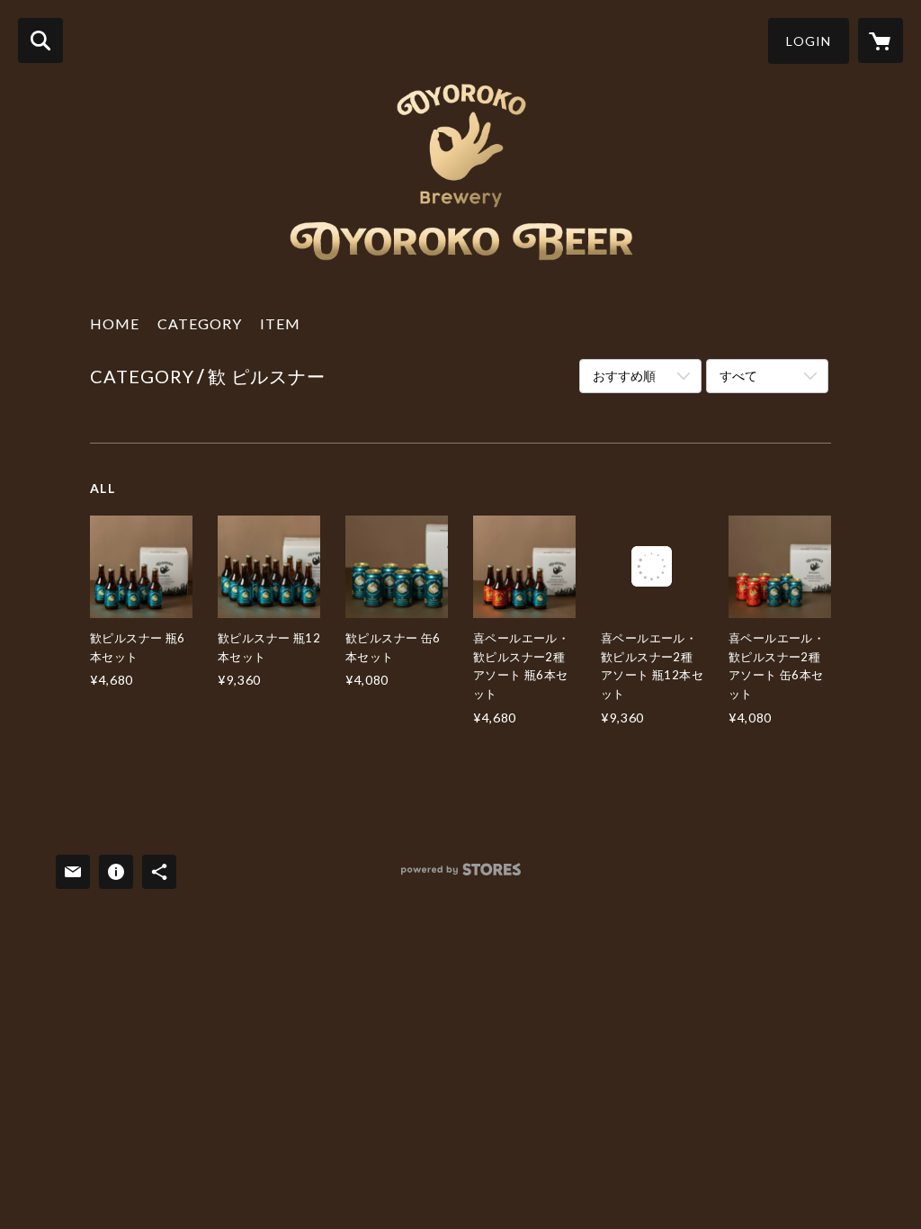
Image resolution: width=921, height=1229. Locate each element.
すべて (738, 375)
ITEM (280, 323)
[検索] (40, 40)
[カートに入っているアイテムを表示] (880, 40)
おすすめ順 (624, 375)
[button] (808, 41)
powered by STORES (461, 875)
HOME (114, 323)
